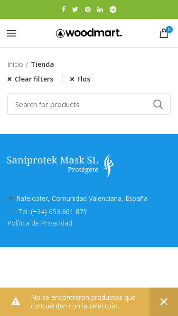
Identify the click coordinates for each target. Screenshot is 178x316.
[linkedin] (100, 9)
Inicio (15, 64)
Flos (83, 78)
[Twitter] (75, 9)
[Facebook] (63, 9)
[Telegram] (113, 9)
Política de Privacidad (39, 222)
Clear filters (34, 78)
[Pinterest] (88, 9)
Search (158, 104)
